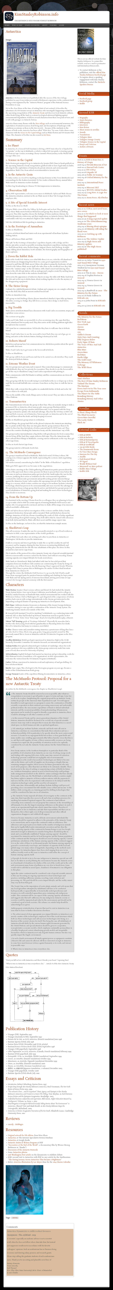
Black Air (81, 422)
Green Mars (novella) (86, 417)
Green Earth (82, 324)
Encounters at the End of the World (23, 1145)
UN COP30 (91, 170)
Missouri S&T (93, 187)
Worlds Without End (88, 464)
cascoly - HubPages (15, 1124)
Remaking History (85, 396)
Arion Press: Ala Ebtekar (97, 197)
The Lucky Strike (85, 420)
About (44, 25)
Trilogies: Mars (86, 137)
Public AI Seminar (95, 175)
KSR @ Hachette (86, 437)
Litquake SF (92, 172)
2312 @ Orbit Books (87, 447)
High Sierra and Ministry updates (89, 242)
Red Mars (81, 355)
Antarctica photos (20, 1152)
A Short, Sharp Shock (87, 412)
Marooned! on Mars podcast (91, 466)
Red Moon (81, 319)
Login (61, 25)
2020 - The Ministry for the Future (92, 291)
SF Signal (84, 462)
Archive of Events (86, 147)
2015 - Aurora (97, 273)
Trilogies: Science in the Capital (92, 142)
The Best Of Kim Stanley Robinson (92, 381)
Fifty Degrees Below (86, 339)
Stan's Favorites (32, 25)
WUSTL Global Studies (97, 190)
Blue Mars (81, 350)
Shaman (80, 329)
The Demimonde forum (89, 449)
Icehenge (81, 365)
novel (15, 1218)
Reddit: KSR (84, 471)
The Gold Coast (84, 360)
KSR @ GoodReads (87, 445)
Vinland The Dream (86, 383)
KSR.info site (83, 298)
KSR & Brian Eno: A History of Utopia (90, 161)
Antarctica (12, 1138)
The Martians (83, 386)
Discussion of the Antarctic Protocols (23, 1150)
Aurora (80, 327)
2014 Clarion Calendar (61, 1162)
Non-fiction (84, 127)
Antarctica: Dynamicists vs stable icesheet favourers (29, 1231)
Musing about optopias (97, 226)
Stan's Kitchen (83, 378)
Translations (85, 135)
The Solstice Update (95, 239)
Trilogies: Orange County (90, 140)
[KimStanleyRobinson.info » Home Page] (9, 20)
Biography (84, 118)
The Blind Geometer (86, 415)
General (80, 278)
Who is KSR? (17, 25)
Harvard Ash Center (95, 167)
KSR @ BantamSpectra (89, 440)
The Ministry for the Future (89, 317)
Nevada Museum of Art (97, 165)
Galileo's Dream (84, 334)
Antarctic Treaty (39, 113)
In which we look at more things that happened (92, 215)
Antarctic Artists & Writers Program (22, 1143)
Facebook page (85, 99)
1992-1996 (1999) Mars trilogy (91, 261)
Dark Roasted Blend (87, 459)
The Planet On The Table (88, 393)
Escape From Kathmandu (88, 391)
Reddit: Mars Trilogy (88, 469)
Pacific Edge (82, 357)
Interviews (84, 125)
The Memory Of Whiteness (89, 362)
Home (7, 25)
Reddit (82, 104)
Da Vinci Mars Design (88, 452)
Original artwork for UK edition (20, 1135)
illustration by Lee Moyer (28, 1162)
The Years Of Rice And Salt (89, 345)
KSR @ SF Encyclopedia (89, 442)
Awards (83, 132)
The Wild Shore (84, 367)
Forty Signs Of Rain (85, 342)
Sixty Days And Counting (88, 337)
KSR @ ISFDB (85, 435)
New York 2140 (83, 322)
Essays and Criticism (88, 144)
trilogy (40, 123)
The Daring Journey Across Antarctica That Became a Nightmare (35, 1160)
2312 (79, 332)
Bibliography (85, 123)
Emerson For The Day (88, 454)
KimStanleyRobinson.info (36, 14)
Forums (53, 25)
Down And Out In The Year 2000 (91, 388)
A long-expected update (97, 219)
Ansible (83, 457)
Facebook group (86, 101)
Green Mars (82, 352)
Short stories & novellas (89, 130)
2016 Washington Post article (19, 1155)
